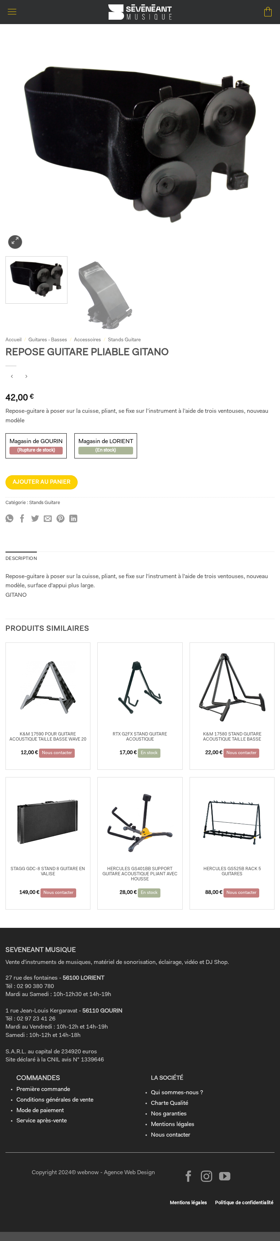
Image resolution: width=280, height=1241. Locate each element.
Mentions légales (172, 1124)
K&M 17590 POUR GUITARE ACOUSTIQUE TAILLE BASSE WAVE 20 (47, 737)
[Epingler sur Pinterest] (61, 519)
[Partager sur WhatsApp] (9, 519)
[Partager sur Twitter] (35, 519)
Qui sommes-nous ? (177, 1093)
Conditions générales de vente (54, 1100)
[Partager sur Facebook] (22, 519)
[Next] (260, 145)
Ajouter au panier (42, 482)
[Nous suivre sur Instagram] (206, 1177)
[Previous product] (26, 378)
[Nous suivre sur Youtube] (224, 1177)
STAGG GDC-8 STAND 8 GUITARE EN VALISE (48, 871)
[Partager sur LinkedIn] (73, 519)
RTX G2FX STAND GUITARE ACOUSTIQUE (140, 737)
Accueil (13, 340)
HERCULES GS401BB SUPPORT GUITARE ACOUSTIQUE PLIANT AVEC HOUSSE (140, 874)
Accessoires (87, 340)
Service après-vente (41, 1121)
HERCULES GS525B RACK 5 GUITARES (232, 871)
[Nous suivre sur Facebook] (188, 1177)
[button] (12, 11)
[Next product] (12, 378)
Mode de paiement (40, 1111)
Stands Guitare (124, 340)
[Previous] (20, 145)
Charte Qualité (169, 1103)
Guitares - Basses (47, 340)
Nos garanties (169, 1114)
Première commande (43, 1089)
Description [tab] (21, 558)
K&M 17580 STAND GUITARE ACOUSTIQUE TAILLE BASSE (232, 737)
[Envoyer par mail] (48, 519)
